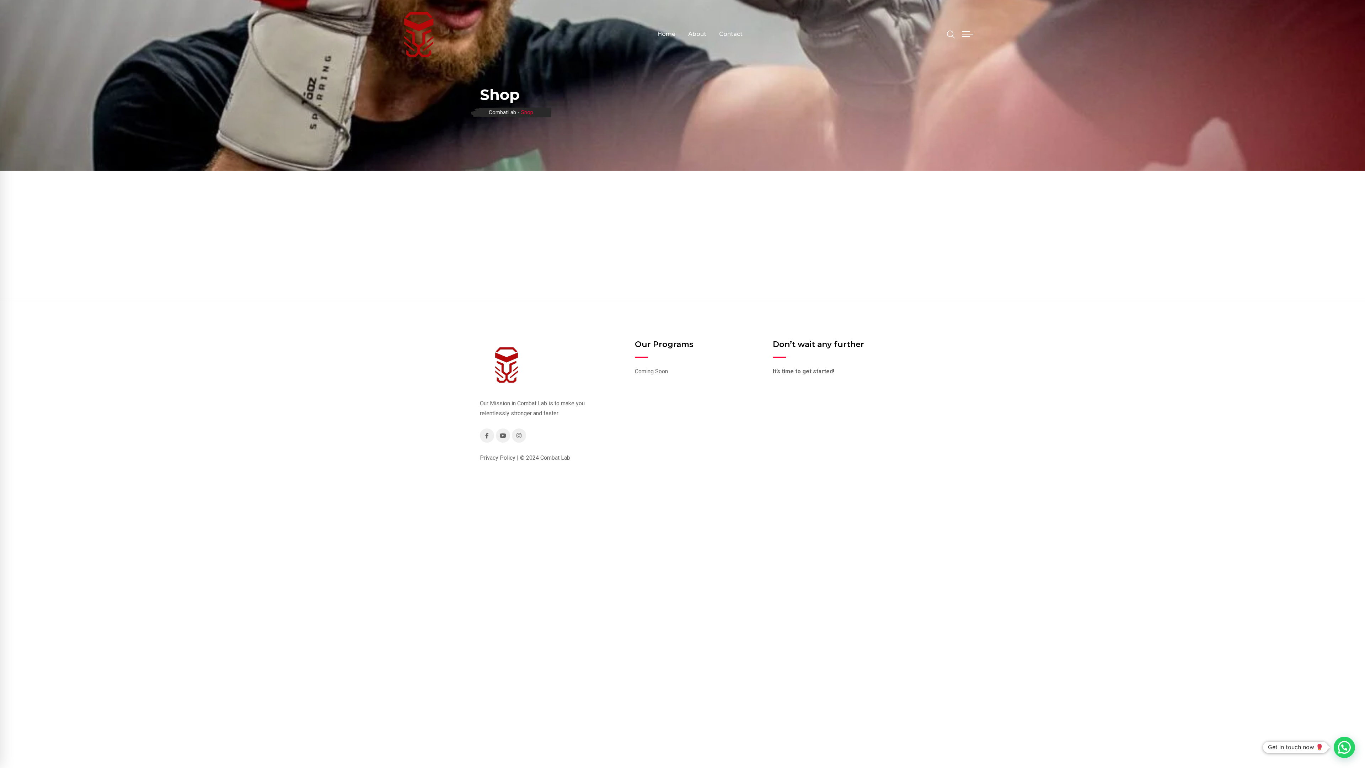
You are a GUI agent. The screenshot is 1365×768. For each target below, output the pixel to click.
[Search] (951, 34)
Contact (731, 34)
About (697, 34)
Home (666, 34)
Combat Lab (555, 457)
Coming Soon (651, 371)
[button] (1344, 747)
